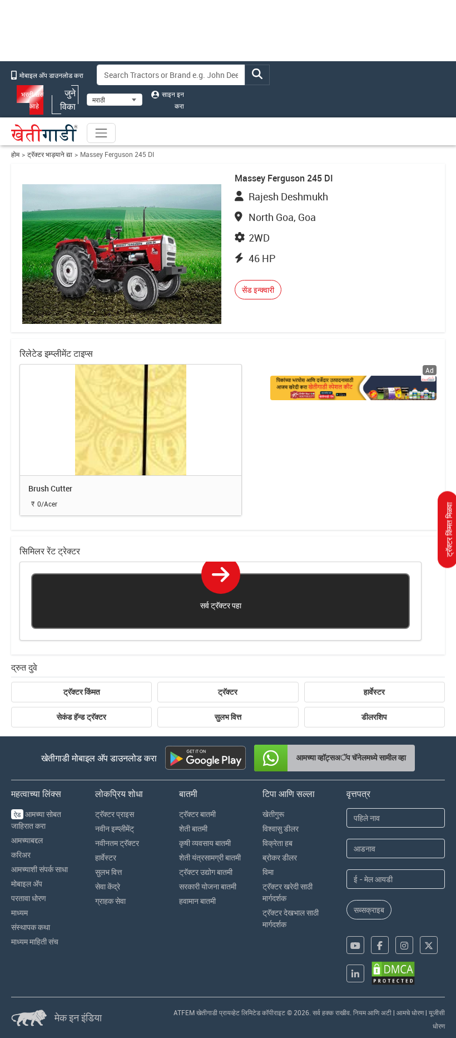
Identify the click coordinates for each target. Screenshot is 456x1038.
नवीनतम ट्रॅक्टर (117, 843)
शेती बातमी (193, 828)
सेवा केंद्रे (107, 886)
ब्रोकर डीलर (279, 857)
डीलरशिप (374, 716)
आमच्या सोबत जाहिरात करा (36, 820)
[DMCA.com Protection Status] (393, 973)
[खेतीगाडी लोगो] (44, 133)
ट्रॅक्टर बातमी (197, 814)
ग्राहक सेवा (110, 901)
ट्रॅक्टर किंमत (81, 691)
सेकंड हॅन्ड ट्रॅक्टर (81, 716)
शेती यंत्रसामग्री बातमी (210, 857)
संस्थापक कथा (30, 927)
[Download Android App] (205, 758)
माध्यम (19, 912)
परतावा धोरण (28, 898)
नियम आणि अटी (372, 1012)
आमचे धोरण (410, 1012)
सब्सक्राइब (369, 909)
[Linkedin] (355, 973)
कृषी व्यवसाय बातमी (205, 843)
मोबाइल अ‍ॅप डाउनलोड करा (50, 75)
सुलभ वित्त (228, 716)
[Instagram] (404, 945)
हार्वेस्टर (374, 691)
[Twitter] (429, 945)
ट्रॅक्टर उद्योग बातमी (205, 872)
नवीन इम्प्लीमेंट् (114, 828)
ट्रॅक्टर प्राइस (114, 814)
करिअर (21, 854)
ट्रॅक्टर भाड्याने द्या (49, 154)
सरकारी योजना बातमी (207, 886)
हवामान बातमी (197, 901)
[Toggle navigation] (101, 133)
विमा (268, 872)
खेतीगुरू (273, 814)
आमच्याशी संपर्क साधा (39, 869)
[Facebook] (380, 945)
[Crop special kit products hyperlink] (353, 388)
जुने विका (68, 99)
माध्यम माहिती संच (34, 941)
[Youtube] (355, 945)
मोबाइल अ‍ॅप (26, 883)
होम (15, 154)
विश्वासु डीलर (280, 828)
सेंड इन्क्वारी (258, 289)
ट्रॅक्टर (227, 691)
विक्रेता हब (277, 843)
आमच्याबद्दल (27, 840)
